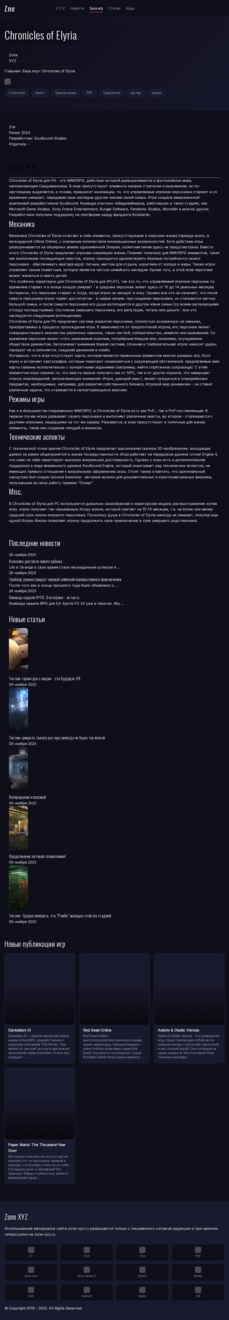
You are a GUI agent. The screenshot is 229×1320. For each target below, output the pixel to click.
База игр (96, 8)
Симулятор (111, 93)
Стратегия (17, 93)
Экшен (156, 93)
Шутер (136, 93)
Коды (130, 8)
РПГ (89, 93)
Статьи (114, 8)
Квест (40, 93)
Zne (9, 8)
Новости (77, 8)
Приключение (65, 93)
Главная (11, 71)
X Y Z (60, 8)
